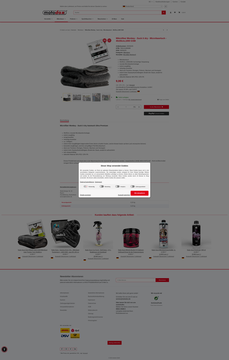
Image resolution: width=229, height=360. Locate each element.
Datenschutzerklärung (87, 182)
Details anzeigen (85, 195)
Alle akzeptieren (139, 193)
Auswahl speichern (124, 195)
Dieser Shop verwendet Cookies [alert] (114, 166)
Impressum (98, 182)
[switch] (86, 186)
